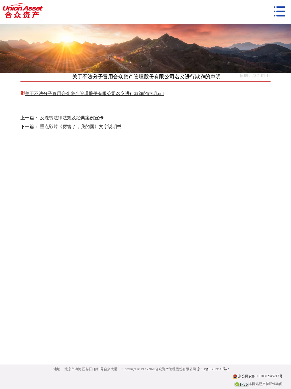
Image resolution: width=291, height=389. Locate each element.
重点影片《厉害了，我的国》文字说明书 (81, 126)
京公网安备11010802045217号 (260, 376)
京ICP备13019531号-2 (213, 369)
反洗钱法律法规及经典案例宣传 (71, 117)
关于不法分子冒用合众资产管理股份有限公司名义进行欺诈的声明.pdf (94, 93)
